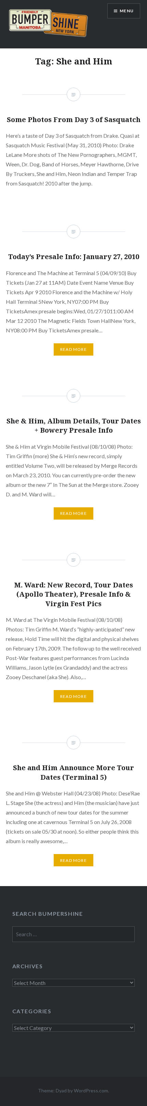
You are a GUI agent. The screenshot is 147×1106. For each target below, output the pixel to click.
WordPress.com (91, 1090)
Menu (127, 10)
